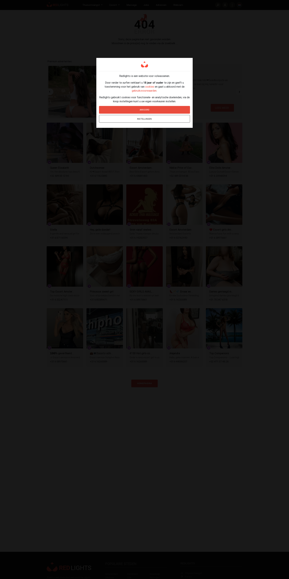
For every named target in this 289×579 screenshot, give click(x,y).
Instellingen (144, 118)
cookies (149, 86)
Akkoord (144, 109)
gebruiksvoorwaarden (144, 90)
